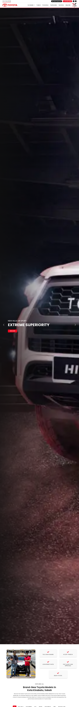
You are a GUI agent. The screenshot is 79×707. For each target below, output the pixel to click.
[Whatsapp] (76, 1)
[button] (56, 1)
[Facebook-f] (73, 1)
